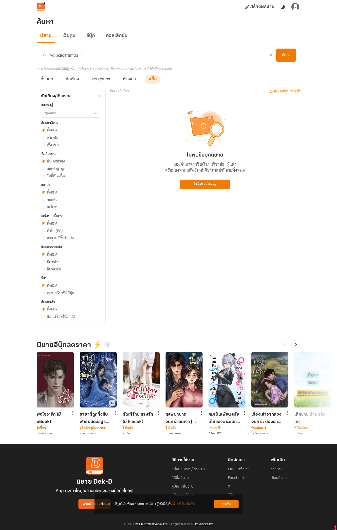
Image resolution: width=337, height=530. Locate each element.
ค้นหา (286, 55)
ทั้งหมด (47, 79)
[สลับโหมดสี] (282, 7)
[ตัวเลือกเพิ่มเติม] (73, 413)
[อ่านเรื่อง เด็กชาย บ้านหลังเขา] (312, 379)
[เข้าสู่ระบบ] (295, 7)
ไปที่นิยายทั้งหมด (205, 184)
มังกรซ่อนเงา (88, 433)
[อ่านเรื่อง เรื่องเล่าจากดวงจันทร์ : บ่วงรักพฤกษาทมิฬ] (269, 379)
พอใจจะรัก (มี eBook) (49, 418)
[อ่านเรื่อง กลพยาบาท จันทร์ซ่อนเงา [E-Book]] (184, 379)
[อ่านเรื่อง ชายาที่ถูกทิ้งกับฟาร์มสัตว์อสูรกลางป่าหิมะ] (98, 379)
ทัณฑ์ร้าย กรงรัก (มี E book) (138, 418)
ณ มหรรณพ (173, 433)
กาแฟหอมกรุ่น (46, 433)
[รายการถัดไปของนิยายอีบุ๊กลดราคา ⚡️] (295, 344)
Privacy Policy (204, 524)
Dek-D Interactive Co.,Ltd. (151, 524)
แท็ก (153, 79)
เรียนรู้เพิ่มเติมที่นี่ (183, 504)
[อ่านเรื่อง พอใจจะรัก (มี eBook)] (55, 379)
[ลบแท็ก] (80, 54)
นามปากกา (101, 79)
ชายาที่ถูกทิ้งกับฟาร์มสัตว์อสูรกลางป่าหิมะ (94, 418)
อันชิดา (127, 433)
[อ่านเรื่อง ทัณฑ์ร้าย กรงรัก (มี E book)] (141, 379)
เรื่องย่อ (129, 79)
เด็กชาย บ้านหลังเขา (309, 418)
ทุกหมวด (50, 113)
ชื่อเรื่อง (72, 79)
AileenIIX (214, 433)
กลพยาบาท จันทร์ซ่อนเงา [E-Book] (181, 418)
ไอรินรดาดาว (259, 433)
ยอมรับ (226, 504)
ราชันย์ (298, 433)
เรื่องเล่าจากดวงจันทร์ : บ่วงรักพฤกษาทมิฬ (266, 418)
